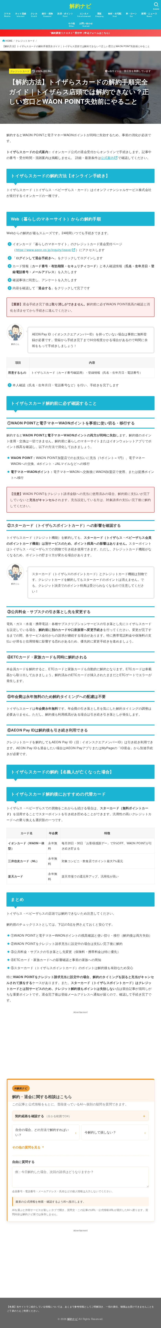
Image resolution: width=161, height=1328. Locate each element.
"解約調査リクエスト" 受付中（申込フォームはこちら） (80, 33)
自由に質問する (23, 1161)
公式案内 (107, 157)
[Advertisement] (80, 1041)
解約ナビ (80, 5)
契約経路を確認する (43, 1115)
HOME (9, 40)
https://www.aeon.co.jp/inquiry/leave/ (44, 249)
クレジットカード (25, 40)
